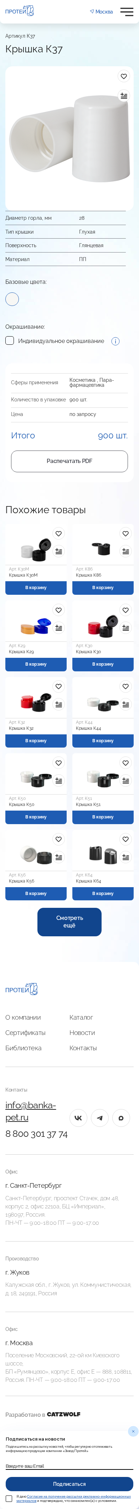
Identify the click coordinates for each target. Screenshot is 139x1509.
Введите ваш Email (25, 1466)
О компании (23, 1017)
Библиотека (23, 1048)
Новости (82, 1032)
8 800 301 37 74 (36, 1133)
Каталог (81, 1017)
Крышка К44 (88, 728)
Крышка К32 (21, 728)
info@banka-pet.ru (30, 1111)
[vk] (78, 1118)
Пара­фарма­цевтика (92, 382)
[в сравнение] (124, 95)
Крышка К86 (88, 575)
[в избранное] (124, 76)
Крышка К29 (21, 652)
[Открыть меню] (127, 11)
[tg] (100, 1118)
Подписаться (69, 1484)
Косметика (83, 380)
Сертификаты (25, 1032)
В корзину (36, 587)
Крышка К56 (21, 881)
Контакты (83, 1048)
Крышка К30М (23, 575)
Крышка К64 (88, 881)
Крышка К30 (88, 652)
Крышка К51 (88, 804)
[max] (121, 1118)
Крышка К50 (21, 804)
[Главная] (21, 990)
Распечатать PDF (69, 461)
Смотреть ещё (69, 922)
